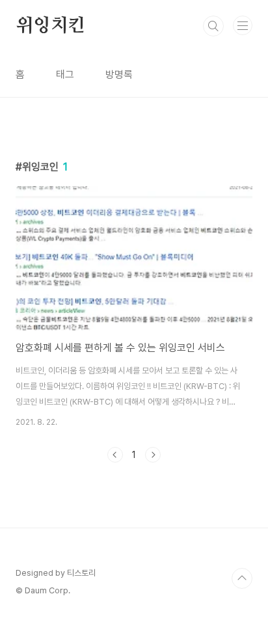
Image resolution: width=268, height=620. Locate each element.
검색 (213, 26)
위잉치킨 (50, 26)
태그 (65, 74)
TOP (242, 578)
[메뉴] (242, 25)
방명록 (119, 74)
